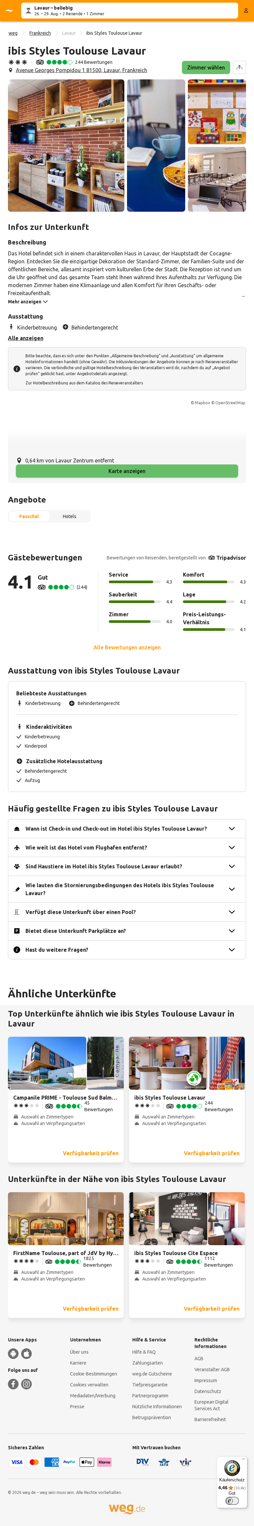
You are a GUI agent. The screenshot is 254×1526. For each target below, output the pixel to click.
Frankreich (40, 33)
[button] (66, 145)
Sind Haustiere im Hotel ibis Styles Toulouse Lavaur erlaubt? (103, 866)
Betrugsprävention (151, 1417)
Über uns (79, 1352)
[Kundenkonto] (246, 10)
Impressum (205, 1380)
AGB (198, 1358)
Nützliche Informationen (157, 1406)
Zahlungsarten (147, 1363)
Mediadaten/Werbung (92, 1395)
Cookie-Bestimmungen (93, 1373)
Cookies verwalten (89, 1384)
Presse (77, 1406)
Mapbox (202, 403)
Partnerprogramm (150, 1395)
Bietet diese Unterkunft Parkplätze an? (75, 931)
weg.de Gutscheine (152, 1373)
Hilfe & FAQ (144, 1352)
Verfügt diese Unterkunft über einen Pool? (80, 912)
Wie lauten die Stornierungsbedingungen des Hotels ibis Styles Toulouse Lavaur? (119, 889)
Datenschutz (207, 1391)
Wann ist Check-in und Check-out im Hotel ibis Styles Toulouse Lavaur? (116, 829)
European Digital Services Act (211, 1405)
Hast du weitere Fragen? (56, 950)
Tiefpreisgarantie (150, 1384)
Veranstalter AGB (212, 1369)
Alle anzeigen (25, 338)
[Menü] (243, 1460)
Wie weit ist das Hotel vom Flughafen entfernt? (86, 847)
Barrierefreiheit (210, 1419)
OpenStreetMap (230, 403)
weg (13, 33)
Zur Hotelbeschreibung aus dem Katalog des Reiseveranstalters (84, 383)
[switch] (232, 1501)
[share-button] (239, 67)
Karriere (78, 1363)
